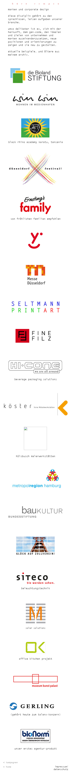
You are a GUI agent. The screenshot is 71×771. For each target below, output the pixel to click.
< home (7, 766)
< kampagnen (10, 762)
